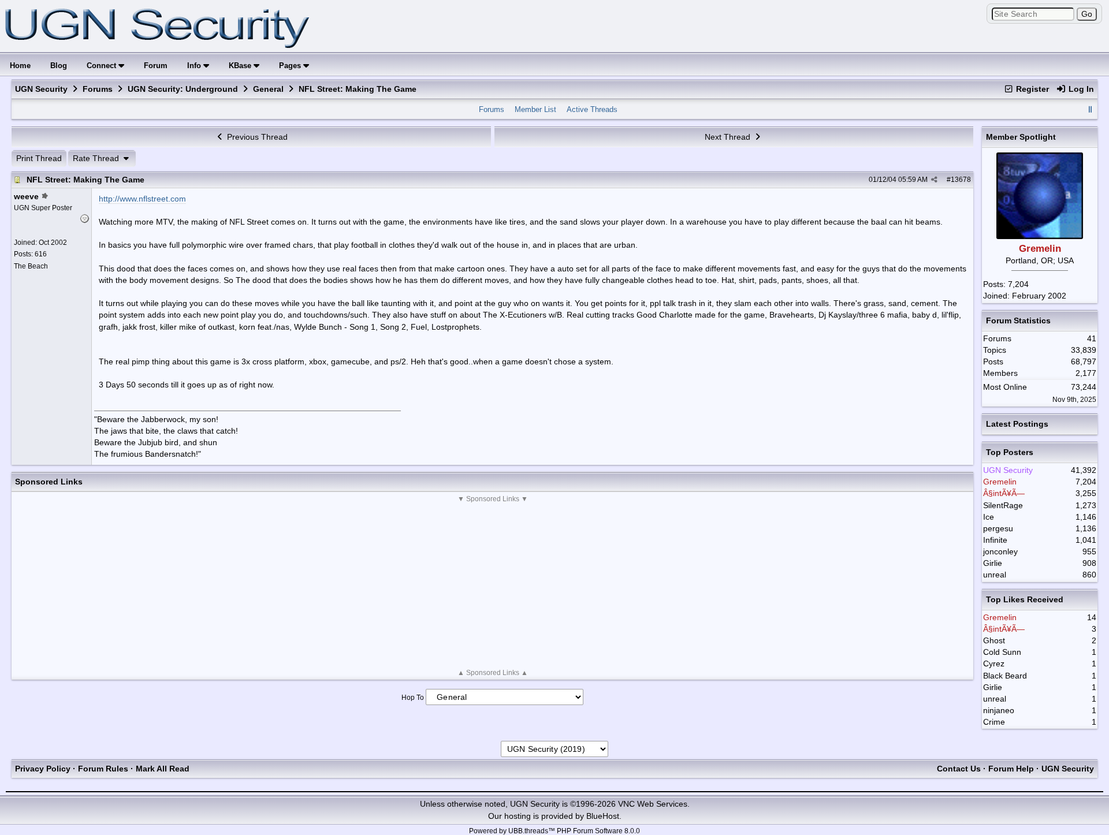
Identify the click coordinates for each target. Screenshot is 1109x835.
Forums (98, 89)
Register (1031, 89)
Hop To (412, 698)
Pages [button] (291, 65)
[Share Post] (934, 179)
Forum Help (1011, 768)
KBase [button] (241, 65)
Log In (1080, 89)
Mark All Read (162, 768)
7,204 (1018, 284)
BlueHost (602, 816)
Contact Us (959, 768)
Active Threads (592, 109)
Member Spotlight (1021, 136)
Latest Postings (1017, 423)
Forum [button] (156, 65)
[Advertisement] (492, 586)
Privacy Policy (42, 768)
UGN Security (41, 89)
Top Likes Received (1024, 599)
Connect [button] (102, 65)
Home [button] (20, 65)
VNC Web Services (652, 803)
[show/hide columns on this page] (1090, 109)
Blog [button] (58, 65)
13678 (961, 180)
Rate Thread (97, 158)
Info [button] (195, 65)
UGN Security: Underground (183, 89)
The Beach (31, 266)
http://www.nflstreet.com (142, 198)
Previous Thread (256, 136)
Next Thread (729, 136)
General (268, 89)
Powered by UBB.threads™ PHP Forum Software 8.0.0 (554, 831)
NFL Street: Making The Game (85, 179)
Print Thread (39, 158)
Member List (535, 109)
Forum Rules (103, 768)
